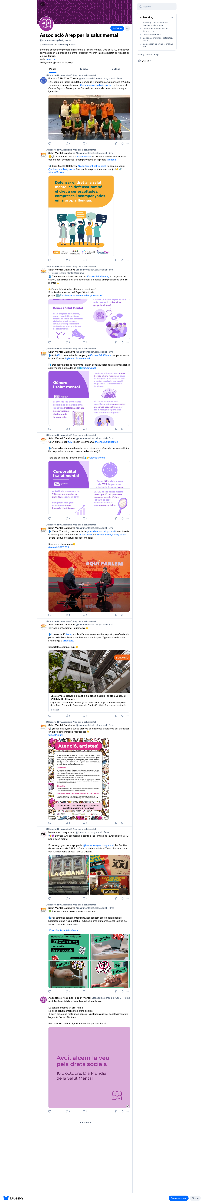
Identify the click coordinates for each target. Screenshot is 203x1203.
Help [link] (156, 54)
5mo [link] (110, 269)
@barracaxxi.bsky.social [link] (88, 832)
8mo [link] (110, 725)
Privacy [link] (140, 54)
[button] (42, 4)
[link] (46, 44)
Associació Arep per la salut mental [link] (69, 997)
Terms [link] (149, 54)
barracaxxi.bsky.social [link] (61, 832)
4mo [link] (110, 153)
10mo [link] (110, 908)
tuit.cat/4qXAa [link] (56, 172)
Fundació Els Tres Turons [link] (63, 78)
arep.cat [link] (51, 59)
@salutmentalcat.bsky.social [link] (91, 153)
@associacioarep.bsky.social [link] (95, 85)
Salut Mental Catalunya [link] (61, 153)
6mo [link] (110, 528)
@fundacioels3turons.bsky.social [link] (97, 78)
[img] (84, 12)
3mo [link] (119, 78)
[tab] (52, 69)
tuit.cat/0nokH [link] (90, 367)
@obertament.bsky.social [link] (92, 165)
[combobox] (159, 6)
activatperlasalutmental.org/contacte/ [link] (82, 295)
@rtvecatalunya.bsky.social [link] (111, 534)
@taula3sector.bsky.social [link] (100, 531)
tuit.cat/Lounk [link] (55, 734)
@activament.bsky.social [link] (61, 169)
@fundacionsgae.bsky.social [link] (98, 845)
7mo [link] (110, 624)
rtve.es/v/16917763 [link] (58, 547)
